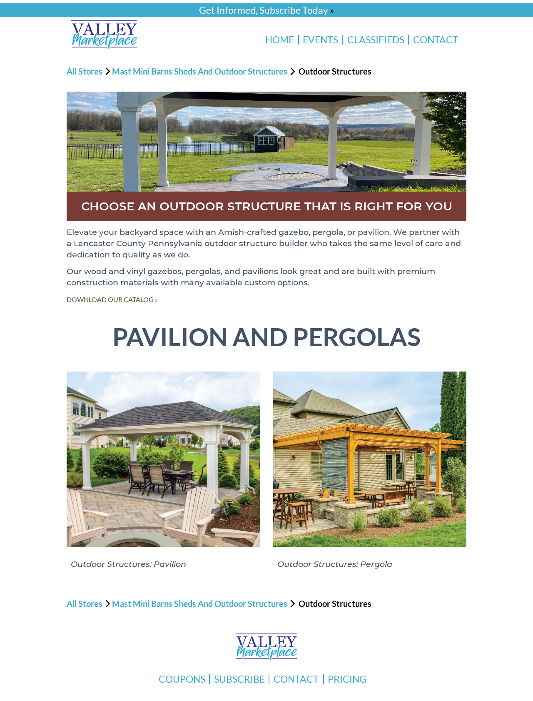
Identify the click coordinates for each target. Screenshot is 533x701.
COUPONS (182, 679)
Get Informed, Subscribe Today (263, 10)
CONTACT (435, 39)
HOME (279, 39)
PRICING (347, 679)
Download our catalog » (112, 299)
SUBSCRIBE (239, 679)
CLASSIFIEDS (375, 39)
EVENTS (320, 39)
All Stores (84, 71)
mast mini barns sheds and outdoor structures (199, 71)
